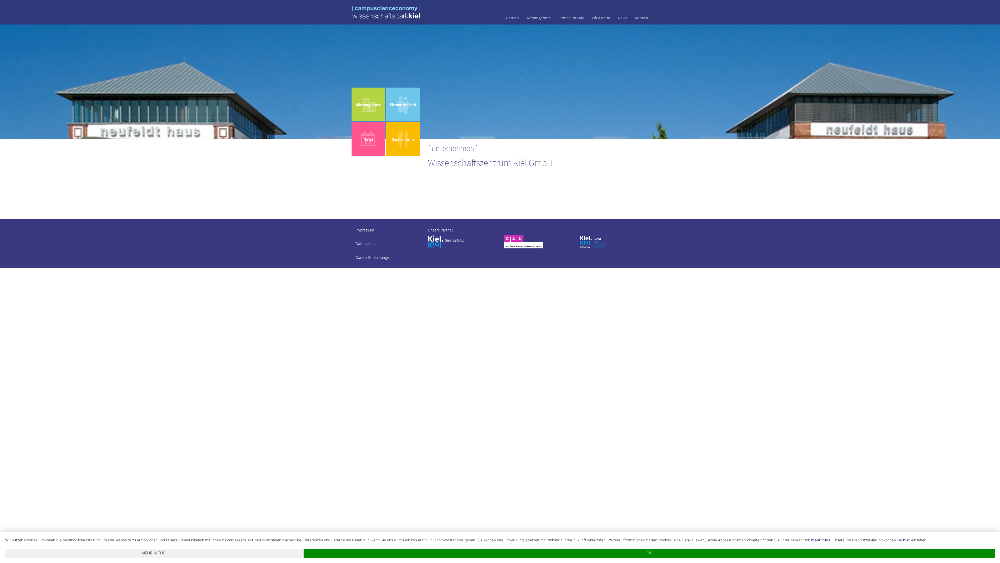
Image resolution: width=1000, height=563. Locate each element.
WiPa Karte (601, 17)
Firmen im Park (571, 17)
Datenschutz (365, 243)
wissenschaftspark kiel (386, 13)
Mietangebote (539, 17)
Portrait (512, 17)
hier (906, 540)
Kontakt (641, 17)
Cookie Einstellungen (373, 257)
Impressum (364, 229)
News (622, 17)
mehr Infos (820, 540)
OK (649, 552)
